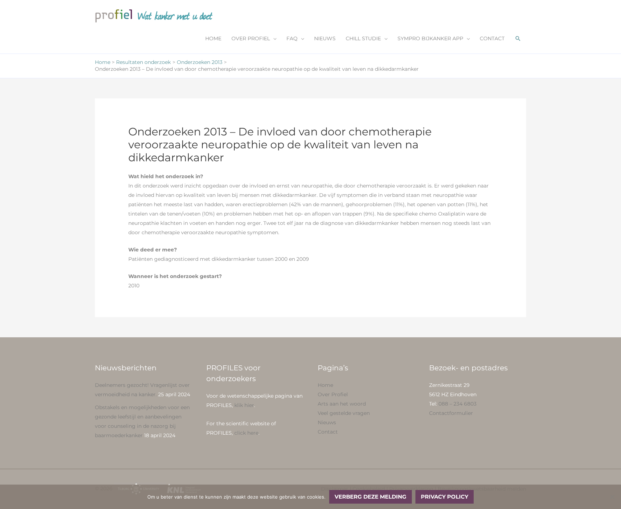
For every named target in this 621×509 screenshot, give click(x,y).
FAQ (292, 38)
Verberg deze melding (370, 496)
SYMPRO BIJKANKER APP (430, 38)
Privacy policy (444, 496)
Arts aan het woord (342, 404)
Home (325, 385)
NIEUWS (325, 38)
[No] (612, 496)
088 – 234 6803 (457, 404)
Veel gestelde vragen (344, 413)
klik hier (244, 405)
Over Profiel (333, 394)
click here (246, 433)
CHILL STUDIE (363, 38)
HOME (213, 38)
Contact (328, 432)
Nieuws (327, 422)
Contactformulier (451, 413)
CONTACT (492, 38)
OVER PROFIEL (250, 38)
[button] (518, 38)
